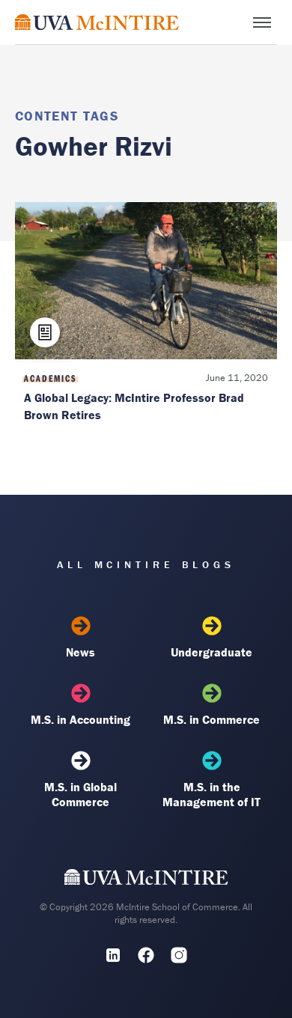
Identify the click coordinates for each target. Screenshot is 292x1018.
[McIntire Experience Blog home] (97, 22)
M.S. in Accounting (80, 719)
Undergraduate (211, 651)
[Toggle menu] (262, 22)
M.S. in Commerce (211, 719)
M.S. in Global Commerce (80, 794)
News (80, 651)
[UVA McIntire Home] (146, 880)
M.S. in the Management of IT (211, 794)
